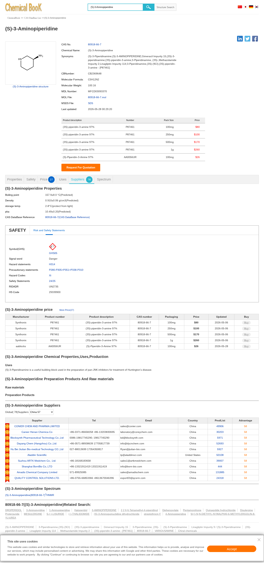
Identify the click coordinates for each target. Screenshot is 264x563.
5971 (220, 437)
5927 (220, 449)
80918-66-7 (94, 44)
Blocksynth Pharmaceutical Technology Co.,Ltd (37, 437)
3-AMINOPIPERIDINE (104, 510)
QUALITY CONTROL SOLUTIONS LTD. (37, 478)
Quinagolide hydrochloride (221, 510)
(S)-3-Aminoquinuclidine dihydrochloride (116, 513)
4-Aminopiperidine (175, 513)
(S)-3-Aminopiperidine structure (30, 86)
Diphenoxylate (170, 510)
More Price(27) (66, 310)
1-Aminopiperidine (59, 510)
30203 (220, 432)
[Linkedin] (240, 39)
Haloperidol (80, 510)
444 (220, 466)
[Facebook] (255, 39)
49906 (220, 426)
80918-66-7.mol (97, 97)
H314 (52, 264)
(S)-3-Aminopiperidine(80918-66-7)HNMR (29, 495)
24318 (220, 478)
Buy (246, 322)
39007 (220, 460)
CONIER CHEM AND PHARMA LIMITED (37, 426)
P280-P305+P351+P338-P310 (66, 269)
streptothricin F (152, 513)
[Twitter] (247, 39)
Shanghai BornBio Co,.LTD (37, 466)
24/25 (52, 281)
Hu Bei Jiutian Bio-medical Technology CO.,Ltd (37, 449)
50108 (220, 455)
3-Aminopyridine (35, 510)
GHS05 (53, 253)
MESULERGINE (33, 513)
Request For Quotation (80, 167)
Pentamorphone (192, 510)
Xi (50, 275)
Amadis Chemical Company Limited (37, 472)
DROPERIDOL (13, 510)
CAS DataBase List (32, 18)
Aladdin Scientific (37, 455)
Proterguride (12, 513)
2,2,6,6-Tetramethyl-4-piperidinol (139, 510)
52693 (220, 443)
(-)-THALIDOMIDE (79, 513)
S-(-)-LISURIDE (55, 513)
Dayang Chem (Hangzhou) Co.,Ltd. (37, 443)
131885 (220, 472)
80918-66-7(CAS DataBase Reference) (67, 217)
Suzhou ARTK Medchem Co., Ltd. (37, 460)
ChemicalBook (13, 18)
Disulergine (246, 510)
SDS (90, 103)
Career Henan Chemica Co (37, 432)
